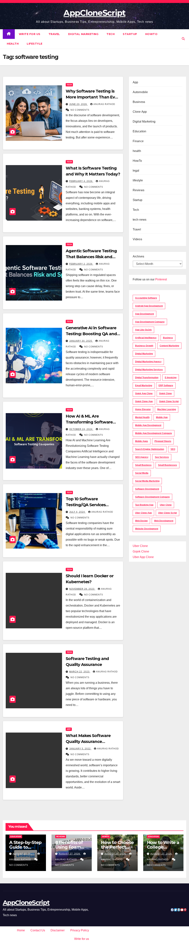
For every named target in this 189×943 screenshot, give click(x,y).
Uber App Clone (143, 557)
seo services (162, 457)
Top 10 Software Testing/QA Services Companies (85, 504)
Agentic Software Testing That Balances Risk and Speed (91, 256)
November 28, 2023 (82, 589)
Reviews (138, 190)
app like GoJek (143, 330)
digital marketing (144, 353)
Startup (130, 34)
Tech (110, 34)
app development (144, 314)
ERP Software (166, 385)
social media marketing (147, 481)
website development (146, 528)
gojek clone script (169, 401)
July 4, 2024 (77, 512)
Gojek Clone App (144, 401)
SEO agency (141, 457)
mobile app (162, 417)
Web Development (163, 521)
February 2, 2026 (81, 264)
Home (21, 930)
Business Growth (144, 345)
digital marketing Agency (148, 361)
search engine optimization (149, 449)
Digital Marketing (83, 34)
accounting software (146, 298)
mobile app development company (153, 433)
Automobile (140, 92)
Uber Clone (140, 545)
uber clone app (143, 513)
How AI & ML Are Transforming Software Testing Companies (89, 422)
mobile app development (148, 425)
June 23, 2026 (78, 104)
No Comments (80, 110)
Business (139, 101)
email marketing (143, 385)
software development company (152, 497)
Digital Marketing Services (149, 369)
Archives (138, 256)
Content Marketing (169, 345)
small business (143, 465)
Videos (137, 239)
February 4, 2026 (81, 181)
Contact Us (37, 930)
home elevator (143, 409)
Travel (54, 34)
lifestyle (34, 43)
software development (147, 489)
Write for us (29, 34)
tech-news (140, 219)
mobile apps (141, 441)
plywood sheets (162, 441)
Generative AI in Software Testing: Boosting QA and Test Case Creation (91, 333)
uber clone (166, 505)
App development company (150, 322)
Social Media (141, 473)
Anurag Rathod (104, 104)
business (168, 337)
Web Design (141, 521)
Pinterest (161, 279)
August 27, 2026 (24, 853)
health (13, 43)
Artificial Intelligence (146, 337)
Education (139, 131)
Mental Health (142, 417)
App (69, 729)
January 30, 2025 (81, 341)
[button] (183, 38)
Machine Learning (166, 409)
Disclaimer (58, 930)
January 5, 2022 (80, 748)
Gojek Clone (165, 393)
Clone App (140, 111)
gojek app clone (144, 393)
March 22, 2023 (79, 671)
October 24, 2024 (81, 429)
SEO (173, 449)
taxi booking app (144, 505)
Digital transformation (146, 377)
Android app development (149, 306)
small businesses (167, 465)
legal (136, 170)
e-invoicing (170, 377)
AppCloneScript (94, 13)
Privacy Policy (79, 930)
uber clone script (167, 513)
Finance (138, 141)
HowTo (151, 34)
